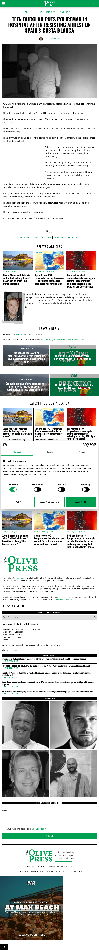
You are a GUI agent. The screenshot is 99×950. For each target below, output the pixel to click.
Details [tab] (49, 452)
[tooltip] (26, 307)
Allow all (80, 502)
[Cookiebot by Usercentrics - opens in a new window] (84, 445)
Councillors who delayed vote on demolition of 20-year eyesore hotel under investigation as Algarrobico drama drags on (48, 683)
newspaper (59, 237)
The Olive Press (73, 237)
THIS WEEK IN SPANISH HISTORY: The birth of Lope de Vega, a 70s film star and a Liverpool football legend (46, 666)
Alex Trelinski (53, 39)
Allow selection (49, 502)
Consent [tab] (17, 452)
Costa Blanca (51, 12)
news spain (46, 237)
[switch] (37, 489)
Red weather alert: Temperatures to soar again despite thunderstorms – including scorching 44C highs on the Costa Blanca (80, 281)
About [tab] (82, 452)
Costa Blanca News (35, 218)
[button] (94, 617)
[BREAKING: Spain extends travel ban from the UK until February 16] (73, 355)
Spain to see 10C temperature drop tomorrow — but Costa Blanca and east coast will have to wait (49, 279)
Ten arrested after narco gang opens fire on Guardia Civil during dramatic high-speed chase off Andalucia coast (48, 691)
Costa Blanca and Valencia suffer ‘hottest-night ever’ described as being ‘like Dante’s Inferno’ (16, 279)
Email (5, 810)
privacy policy (39, 828)
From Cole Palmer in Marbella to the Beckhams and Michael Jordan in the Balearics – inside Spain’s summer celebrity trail (46, 674)
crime (36, 237)
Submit (49, 836)
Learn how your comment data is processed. (63, 339)
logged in (20, 334)
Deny (18, 502)
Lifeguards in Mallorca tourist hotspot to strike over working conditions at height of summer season (44, 659)
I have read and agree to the (25, 828)
